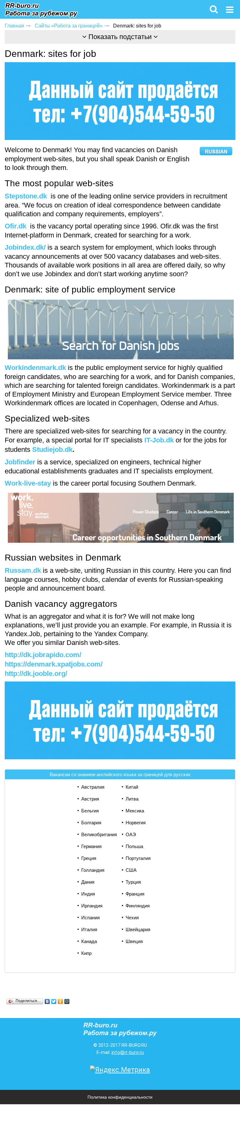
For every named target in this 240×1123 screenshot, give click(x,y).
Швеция (134, 941)
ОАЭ (131, 834)
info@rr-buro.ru (128, 1052)
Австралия (92, 787)
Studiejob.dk (52, 449)
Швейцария (138, 929)
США (131, 870)
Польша (134, 846)
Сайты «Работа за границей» (68, 25)
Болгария (91, 822)
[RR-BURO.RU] (41, 10)
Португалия (138, 858)
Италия (89, 929)
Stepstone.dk (26, 196)
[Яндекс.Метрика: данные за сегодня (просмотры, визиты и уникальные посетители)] (120, 1070)
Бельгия (90, 810)
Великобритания (99, 834)
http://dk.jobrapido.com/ (43, 655)
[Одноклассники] (60, 1001)
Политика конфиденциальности (120, 1097)
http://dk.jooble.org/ (36, 673)
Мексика (135, 810)
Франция (135, 893)
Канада (89, 941)
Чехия (132, 917)
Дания (87, 882)
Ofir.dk (15, 226)
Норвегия (136, 822)
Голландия (92, 870)
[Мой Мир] (67, 1001)
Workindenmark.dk (35, 368)
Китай (132, 787)
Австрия (90, 798)
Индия (88, 893)
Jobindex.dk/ (25, 247)
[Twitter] (54, 1001)
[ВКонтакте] (47, 1001)
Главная (14, 25)
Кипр (86, 953)
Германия (91, 846)
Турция (133, 882)
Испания (90, 917)
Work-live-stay (28, 483)
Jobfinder (20, 462)
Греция (88, 858)
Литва (132, 798)
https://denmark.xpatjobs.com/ (53, 664)
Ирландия (91, 905)
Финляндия (138, 905)
